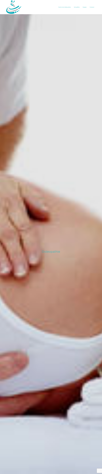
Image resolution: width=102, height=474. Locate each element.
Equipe (85, 7)
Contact (92, 7)
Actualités (77, 7)
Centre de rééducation (64, 7)
